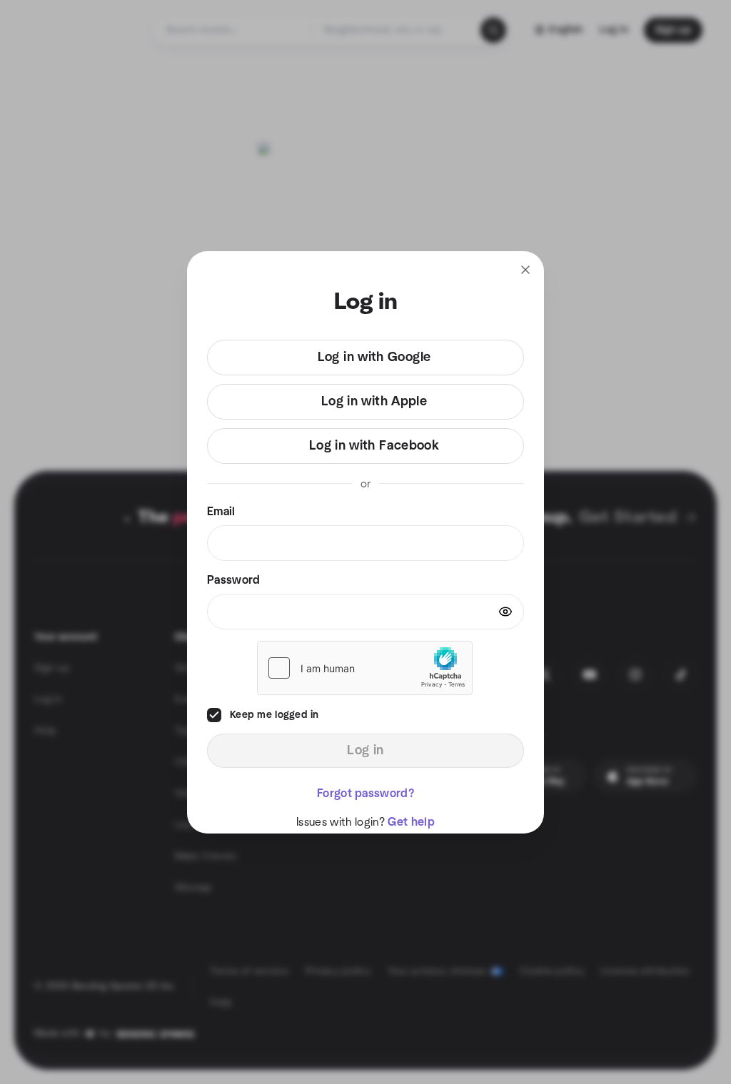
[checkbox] (214, 715)
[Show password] (505, 611)
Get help (411, 822)
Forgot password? (365, 793)
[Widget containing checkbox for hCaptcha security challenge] (365, 668)
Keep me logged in (274, 715)
